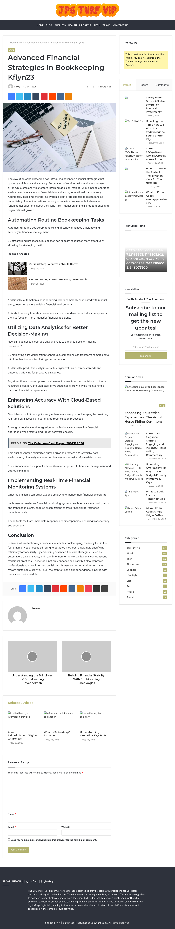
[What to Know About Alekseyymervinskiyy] (134, 196)
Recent (144, 84)
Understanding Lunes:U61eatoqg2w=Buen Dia (58, 279)
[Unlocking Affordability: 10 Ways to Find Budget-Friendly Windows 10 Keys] (134, 472)
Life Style (85, 25)
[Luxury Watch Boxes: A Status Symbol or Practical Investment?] (134, 102)
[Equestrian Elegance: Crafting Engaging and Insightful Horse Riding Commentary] (134, 444)
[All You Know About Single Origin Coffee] (134, 512)
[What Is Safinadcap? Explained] (59, 720)
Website (65, 827)
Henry (17, 86)
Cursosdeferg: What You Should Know (53, 264)
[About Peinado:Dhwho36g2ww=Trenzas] (23, 720)
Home (40, 25)
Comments (162, 84)
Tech (97, 25)
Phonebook (133, 564)
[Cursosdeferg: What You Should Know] (17, 268)
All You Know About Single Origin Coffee (154, 512)
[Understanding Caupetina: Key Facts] (95, 720)
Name (12, 814)
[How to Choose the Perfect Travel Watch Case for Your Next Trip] (134, 173)
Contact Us (120, 25)
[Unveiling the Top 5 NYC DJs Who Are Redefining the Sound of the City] (134, 126)
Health (72, 25)
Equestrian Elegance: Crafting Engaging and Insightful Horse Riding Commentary (156, 444)
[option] (146, 253)
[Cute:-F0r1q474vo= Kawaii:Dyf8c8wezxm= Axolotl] (134, 154)
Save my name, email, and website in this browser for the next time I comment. (54, 839)
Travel (107, 25)
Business (60, 25)
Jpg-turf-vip (133, 547)
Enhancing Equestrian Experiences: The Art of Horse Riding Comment (143, 417)
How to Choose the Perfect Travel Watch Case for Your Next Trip (156, 175)
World (21, 42)
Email (12, 827)
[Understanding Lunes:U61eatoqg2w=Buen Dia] (17, 283)
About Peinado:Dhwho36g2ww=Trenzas (22, 735)
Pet (128, 586)
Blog (49, 25)
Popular (127, 84)
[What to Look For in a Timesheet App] (134, 496)
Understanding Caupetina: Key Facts (93, 734)
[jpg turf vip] (87, 10)
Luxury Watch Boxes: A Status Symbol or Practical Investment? (155, 105)
